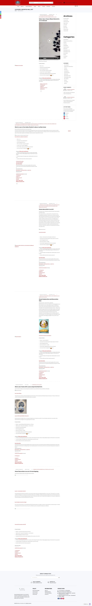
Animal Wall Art (66, 39)
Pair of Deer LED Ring (18, 393)
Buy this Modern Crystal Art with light (20, 502)
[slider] (48, 58)
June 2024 (65, 24)
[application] (49, 40)
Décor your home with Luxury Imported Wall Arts (28, 386)
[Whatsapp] (0, 14)
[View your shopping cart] (76, 6)
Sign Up (59, 578)
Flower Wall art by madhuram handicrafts (21, 136)
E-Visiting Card (42, 85)
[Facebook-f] (58, 598)
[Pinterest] (0, 15)
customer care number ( (42, 267)
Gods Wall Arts (66, 45)
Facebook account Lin (43, 87)
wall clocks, (22, 170)
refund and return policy (20, 161)
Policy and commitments (46, 78)
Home (16, 10)
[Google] (60, 598)
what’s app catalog (19, 180)
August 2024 (66, 23)
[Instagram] (0, 16)
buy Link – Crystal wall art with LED (20, 491)
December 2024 (66, 18)
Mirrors (26, 170)
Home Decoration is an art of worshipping (26, 471)
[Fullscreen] (58, 58)
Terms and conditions (19, 162)
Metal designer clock (67, 50)
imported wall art (46, 15)
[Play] (40, 58)
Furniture (34, 469)
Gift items (41, 15)
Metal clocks (51, 15)
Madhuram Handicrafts (20, 181)
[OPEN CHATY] (90, 603)
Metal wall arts (18, 170)
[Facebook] (0, 11)
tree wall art (41, 207)
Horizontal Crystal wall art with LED (20, 524)
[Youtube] (0, 18)
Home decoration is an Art (46, 209)
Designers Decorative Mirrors (68, 66)
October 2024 (66, 20)
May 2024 (65, 26)
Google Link (42, 86)
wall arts (45, 207)
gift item (29, 170)
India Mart (17, 179)
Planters (65, 54)
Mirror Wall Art (66, 53)
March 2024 (65, 27)
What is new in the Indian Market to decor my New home (30, 127)
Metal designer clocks (67, 51)
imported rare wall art (42, 232)
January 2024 (66, 30)
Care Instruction (42, 257)
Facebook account (19, 177)
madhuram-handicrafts (43, 14)
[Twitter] (0, 12)
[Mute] (57, 58)
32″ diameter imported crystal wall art (45, 335)
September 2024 (66, 21)
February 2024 (66, 29)
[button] (49, 41)
